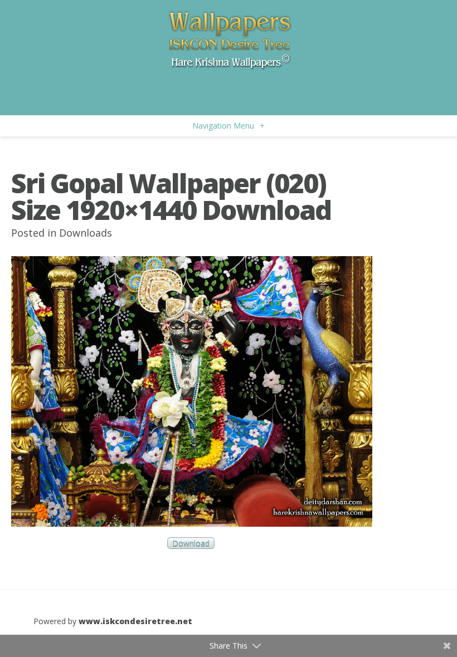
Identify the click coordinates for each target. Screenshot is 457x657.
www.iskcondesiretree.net (135, 621)
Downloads (85, 232)
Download (191, 543)
